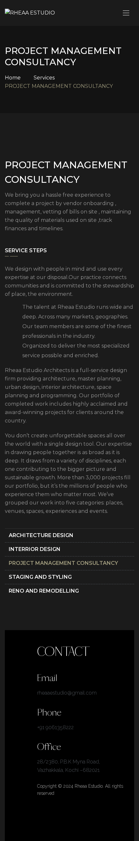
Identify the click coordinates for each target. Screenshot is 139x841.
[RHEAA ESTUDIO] (30, 13)
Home (13, 78)
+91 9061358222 (55, 727)
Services (44, 78)
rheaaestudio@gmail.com (67, 693)
